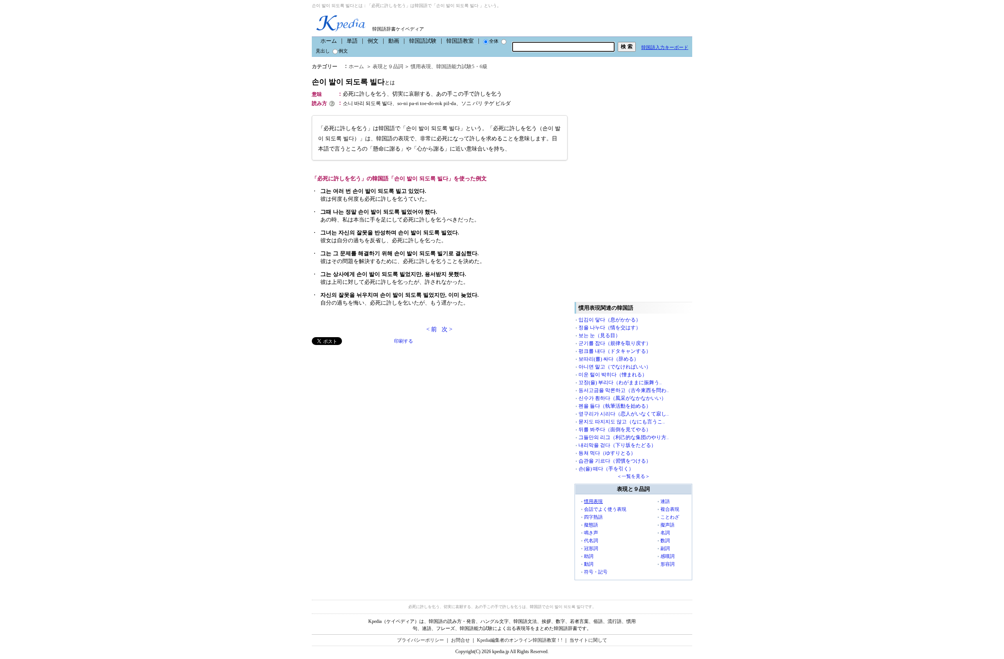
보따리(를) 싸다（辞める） (608, 359)
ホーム (328, 41)
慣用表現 (421, 66)
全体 (493, 41)
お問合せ (460, 640)
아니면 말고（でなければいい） (614, 367)
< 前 (431, 329)
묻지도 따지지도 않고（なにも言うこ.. (621, 422)
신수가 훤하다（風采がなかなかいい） (622, 398)
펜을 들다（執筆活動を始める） (614, 406)
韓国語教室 (460, 41)
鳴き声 (591, 533)
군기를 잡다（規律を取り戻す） (614, 343)
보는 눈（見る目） (599, 335)
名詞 (665, 533)
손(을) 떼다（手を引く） (606, 469)
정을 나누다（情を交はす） (609, 327)
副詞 (665, 548)
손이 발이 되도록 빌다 (353, 82)
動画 (393, 41)
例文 (372, 41)
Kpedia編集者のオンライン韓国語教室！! (519, 640)
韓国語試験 (423, 41)
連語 (665, 501)
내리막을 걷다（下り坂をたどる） (617, 445)
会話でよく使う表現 (605, 509)
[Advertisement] (370, 400)
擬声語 (667, 525)
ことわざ (669, 517)
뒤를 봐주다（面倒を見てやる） (614, 429)
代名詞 (591, 540)
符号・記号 (595, 572)
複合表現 (669, 509)
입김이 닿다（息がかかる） (609, 320)
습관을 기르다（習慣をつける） (614, 461)
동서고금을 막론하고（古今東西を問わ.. (623, 390)
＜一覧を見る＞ (633, 476)
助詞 (588, 556)
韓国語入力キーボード (664, 47)
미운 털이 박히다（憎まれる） (612, 375)
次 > (447, 329)
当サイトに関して (588, 640)
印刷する (403, 341)
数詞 (665, 540)
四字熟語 (593, 517)
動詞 (588, 564)
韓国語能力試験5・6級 (461, 66)
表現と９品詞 (388, 66)
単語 (352, 41)
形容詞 (667, 564)
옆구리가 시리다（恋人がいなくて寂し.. (623, 414)
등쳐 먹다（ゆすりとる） (607, 453)
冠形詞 (591, 548)
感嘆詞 (667, 556)
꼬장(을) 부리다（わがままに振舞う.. (620, 382)
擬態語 (591, 525)
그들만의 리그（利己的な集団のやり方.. (623, 437)
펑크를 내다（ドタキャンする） (614, 351)
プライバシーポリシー (420, 640)
